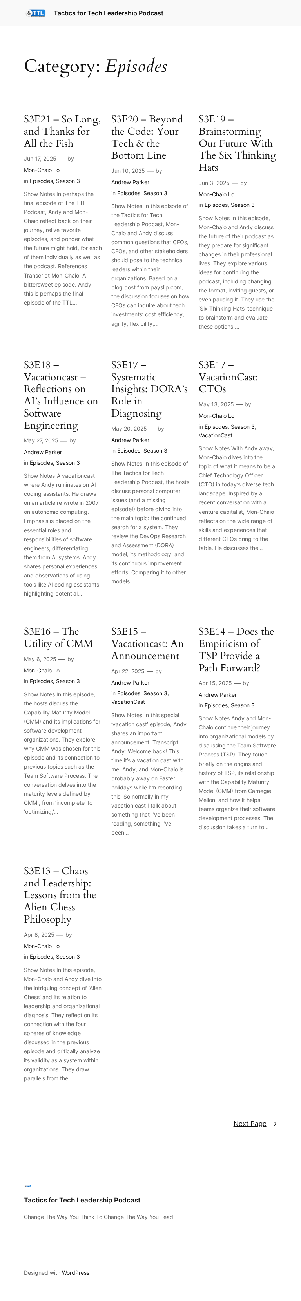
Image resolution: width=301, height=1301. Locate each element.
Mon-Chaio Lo (42, 169)
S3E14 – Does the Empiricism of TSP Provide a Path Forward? (236, 650)
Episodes (41, 180)
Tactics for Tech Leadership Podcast (108, 13)
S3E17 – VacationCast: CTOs (228, 377)
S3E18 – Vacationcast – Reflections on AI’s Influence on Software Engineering (61, 395)
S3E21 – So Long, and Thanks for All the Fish (62, 131)
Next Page (255, 1123)
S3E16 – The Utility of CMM (58, 638)
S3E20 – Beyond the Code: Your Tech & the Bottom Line (147, 137)
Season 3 (68, 180)
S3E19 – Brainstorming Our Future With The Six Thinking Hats (237, 143)
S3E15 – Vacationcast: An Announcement (147, 644)
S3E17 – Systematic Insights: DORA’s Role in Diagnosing (149, 389)
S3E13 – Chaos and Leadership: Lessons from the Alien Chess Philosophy (60, 895)
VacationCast (215, 435)
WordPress (75, 1272)
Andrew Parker (130, 182)
